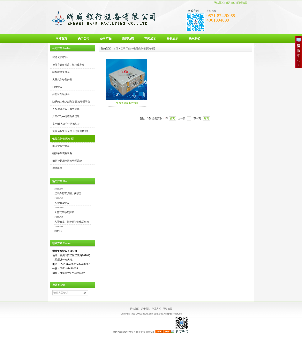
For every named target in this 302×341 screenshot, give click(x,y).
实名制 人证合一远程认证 (66, 123)
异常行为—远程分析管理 (66, 116)
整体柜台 (57, 168)
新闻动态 (128, 38)
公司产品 (106, 38)
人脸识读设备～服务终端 (66, 109)
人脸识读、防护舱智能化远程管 (71, 221)
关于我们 (145, 308)
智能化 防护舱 (60, 57)
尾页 (206, 118)
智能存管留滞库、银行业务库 (68, 64)
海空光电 (150, 332)
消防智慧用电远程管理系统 (67, 160)
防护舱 (58, 231)
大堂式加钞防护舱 (62, 79)
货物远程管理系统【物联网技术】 (70, 131)
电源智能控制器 (61, 146)
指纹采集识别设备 (62, 153)
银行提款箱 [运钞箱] (63, 138)
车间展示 (150, 38)
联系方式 (156, 308)
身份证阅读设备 (61, 94)
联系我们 (194, 38)
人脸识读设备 (61, 202)
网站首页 (219, 2)
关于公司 (83, 38)
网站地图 (242, 2)
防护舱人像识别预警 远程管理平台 (71, 101)
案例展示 (172, 38)
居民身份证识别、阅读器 (68, 193)
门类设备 (57, 86)
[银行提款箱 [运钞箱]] (127, 99)
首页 (115, 48)
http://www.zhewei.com (72, 273)
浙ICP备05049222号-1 (124, 332)
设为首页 (230, 2)
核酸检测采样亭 (61, 72)
